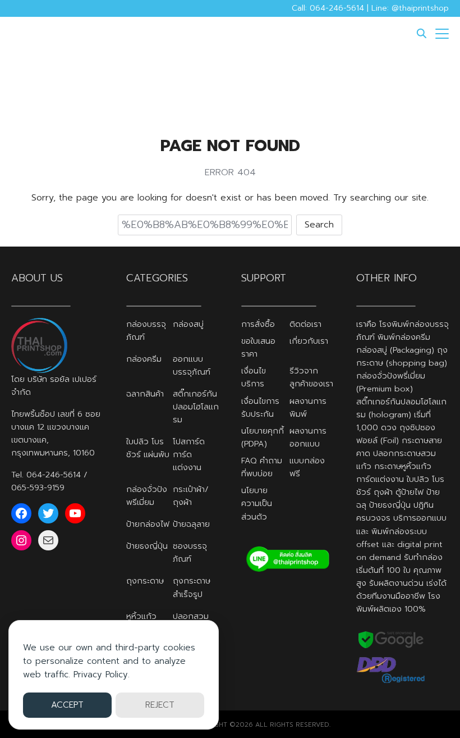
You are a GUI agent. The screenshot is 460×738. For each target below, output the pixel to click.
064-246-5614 (53, 474)
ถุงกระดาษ (145, 581)
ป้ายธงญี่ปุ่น (147, 546)
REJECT (159, 705)
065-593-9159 (38, 487)
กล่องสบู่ (188, 324)
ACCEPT (67, 705)
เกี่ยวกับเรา (308, 341)
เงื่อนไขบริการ (253, 377)
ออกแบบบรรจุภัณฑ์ (191, 365)
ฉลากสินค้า (145, 394)
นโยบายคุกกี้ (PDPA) (262, 437)
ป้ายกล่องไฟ (147, 524)
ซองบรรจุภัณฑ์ (190, 552)
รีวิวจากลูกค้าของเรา (311, 377)
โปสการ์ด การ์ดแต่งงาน (189, 454)
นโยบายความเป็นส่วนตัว (256, 503)
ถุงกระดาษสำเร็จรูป (191, 587)
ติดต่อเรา (305, 324)
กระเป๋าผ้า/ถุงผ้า (191, 495)
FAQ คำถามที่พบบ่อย (261, 467)
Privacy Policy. (101, 674)
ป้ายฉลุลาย (191, 524)
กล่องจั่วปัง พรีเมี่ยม (146, 495)
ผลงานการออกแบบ (307, 437)
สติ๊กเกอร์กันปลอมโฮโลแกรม (196, 407)
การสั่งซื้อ (258, 324)
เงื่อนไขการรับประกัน (260, 407)
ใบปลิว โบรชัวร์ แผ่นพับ (147, 448)
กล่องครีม (144, 359)
